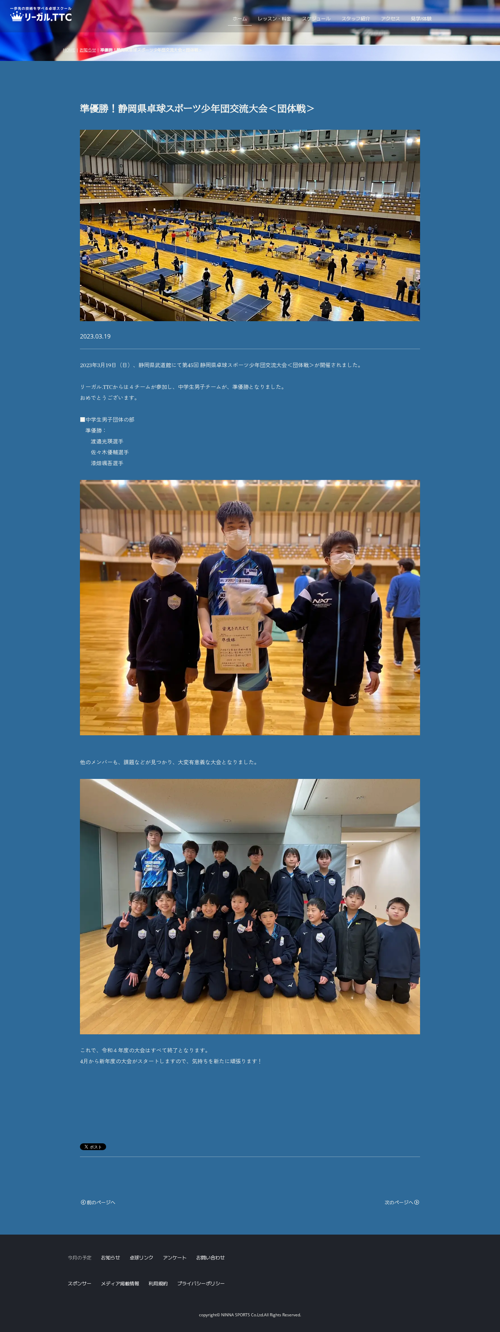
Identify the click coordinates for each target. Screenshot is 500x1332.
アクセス (390, 18)
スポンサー (79, 1283)
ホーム (240, 18)
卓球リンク (141, 1257)
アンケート (175, 1257)
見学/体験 (421, 18)
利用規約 (158, 1283)
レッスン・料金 (274, 18)
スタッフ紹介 (355, 18)
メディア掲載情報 (120, 1283)
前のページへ (101, 1202)
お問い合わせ (210, 1257)
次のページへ (399, 1202)
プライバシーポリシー (201, 1283)
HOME (69, 49)
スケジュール (316, 18)
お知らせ (88, 49)
